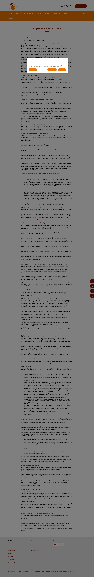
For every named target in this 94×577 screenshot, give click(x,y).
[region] (47, 65)
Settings (33, 69)
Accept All (62, 69)
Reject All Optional (52, 69)
